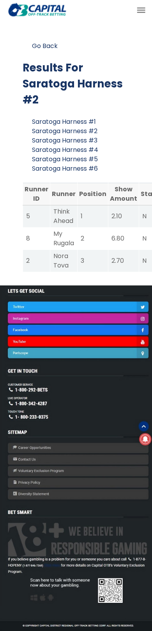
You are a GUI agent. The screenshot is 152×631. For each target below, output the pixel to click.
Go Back (45, 45)
